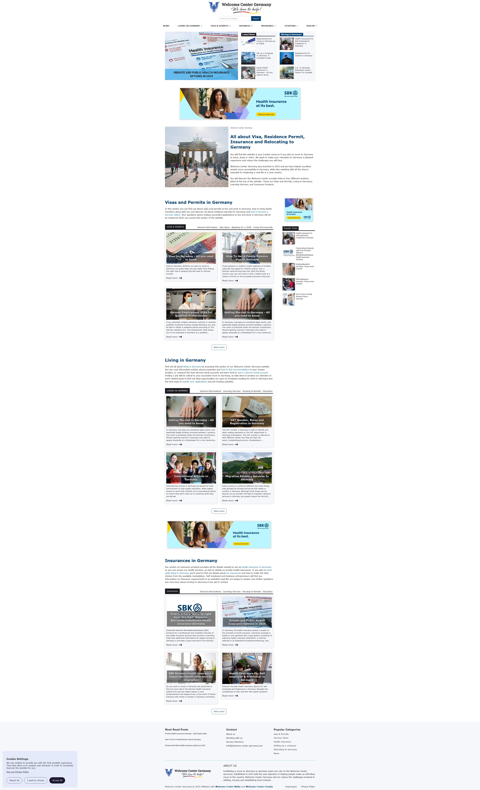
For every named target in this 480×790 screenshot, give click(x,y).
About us (230, 734)
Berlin (311, 26)
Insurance (267, 26)
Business (244, 26)
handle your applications (194, 381)
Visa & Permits (219, 26)
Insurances (172, 591)
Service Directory (235, 742)
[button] (166, 26)
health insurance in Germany (256, 567)
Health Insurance (282, 742)
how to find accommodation (235, 369)
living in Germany (192, 366)
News (166, 26)
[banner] (219, 534)
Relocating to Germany (285, 749)
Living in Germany (189, 26)
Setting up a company (285, 745)
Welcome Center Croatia (259, 786)
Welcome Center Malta (227, 786)
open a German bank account (253, 372)
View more (219, 347)
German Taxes (281, 738)
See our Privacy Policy (17, 772)
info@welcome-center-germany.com (244, 746)
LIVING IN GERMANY (177, 390)
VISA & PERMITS (175, 227)
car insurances (233, 573)
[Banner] (240, 104)
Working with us (234, 738)
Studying (290, 26)
